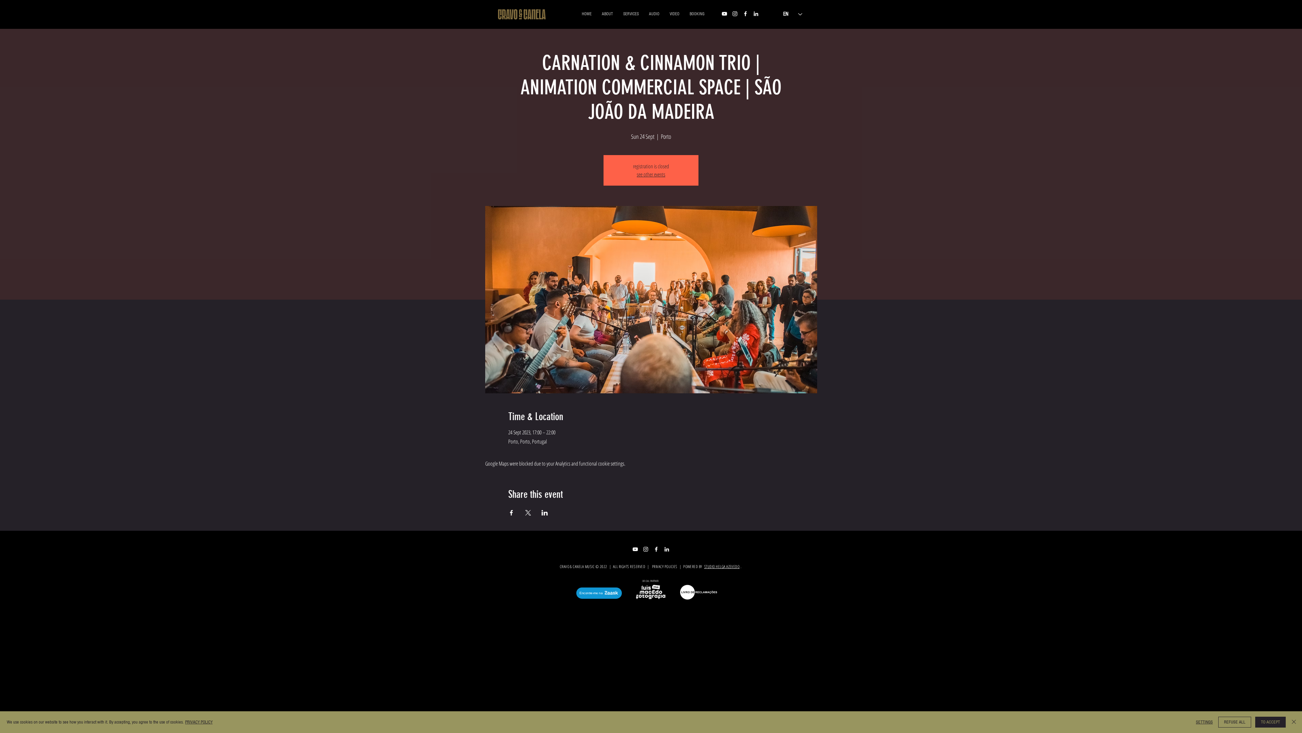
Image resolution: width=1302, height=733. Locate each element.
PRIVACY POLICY (199, 722)
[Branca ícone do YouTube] (724, 14)
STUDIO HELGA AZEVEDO (722, 566)
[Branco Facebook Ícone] (745, 14)
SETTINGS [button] (1204, 722)
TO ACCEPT (1270, 722)
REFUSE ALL (1234, 722)
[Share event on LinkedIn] (544, 512)
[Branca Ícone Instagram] (735, 14)
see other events (651, 174)
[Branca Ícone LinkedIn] (756, 14)
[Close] (1294, 722)
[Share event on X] (528, 512)
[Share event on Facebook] (511, 512)
